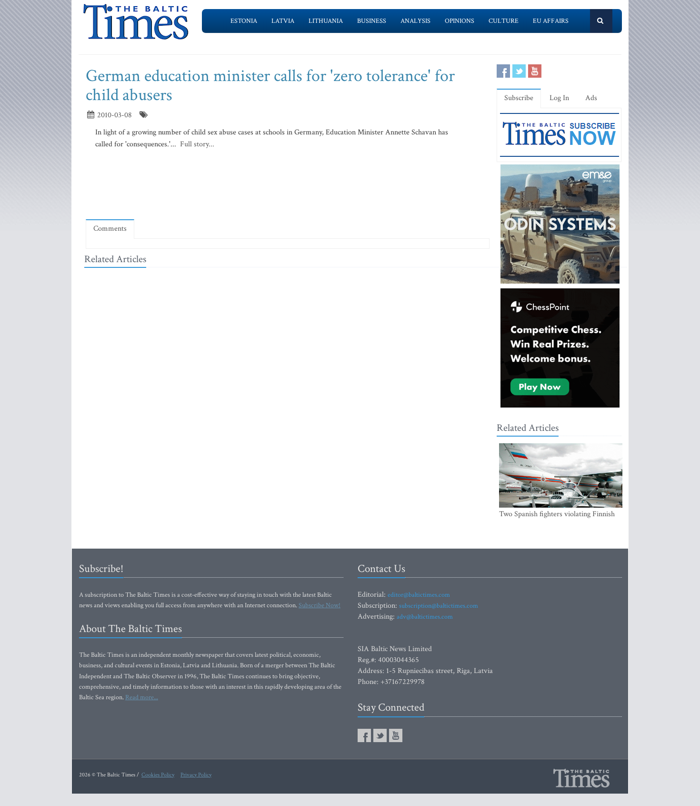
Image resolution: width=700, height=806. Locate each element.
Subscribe (518, 98)
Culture (504, 21)
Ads (591, 98)
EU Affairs (551, 21)
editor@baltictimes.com (419, 595)
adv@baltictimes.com (425, 616)
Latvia (282, 21)
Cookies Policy (157, 774)
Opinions (459, 21)
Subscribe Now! (319, 605)
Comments (110, 229)
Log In (559, 98)
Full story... (196, 144)
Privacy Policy (195, 774)
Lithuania (326, 21)
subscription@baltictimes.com (438, 606)
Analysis (415, 21)
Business (371, 21)
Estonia (243, 21)
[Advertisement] (287, 184)
